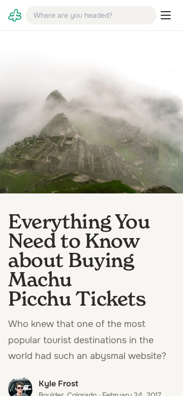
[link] (14, 15)
